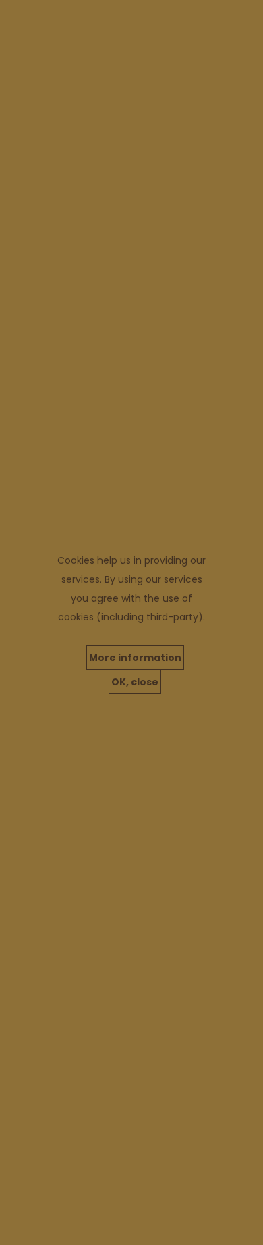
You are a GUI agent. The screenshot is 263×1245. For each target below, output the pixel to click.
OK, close (134, 682)
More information (135, 657)
